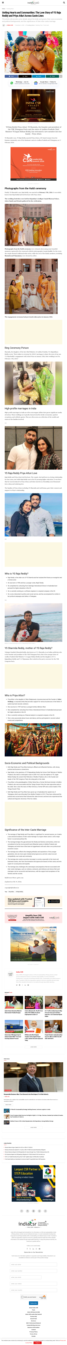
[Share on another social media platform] (60, 76)
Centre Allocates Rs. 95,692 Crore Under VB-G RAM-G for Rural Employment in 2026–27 (34, 1012)
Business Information (33, 1327)
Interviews (8, 1090)
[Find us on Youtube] (33, 1211)
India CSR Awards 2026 (33, 1312)
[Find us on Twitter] (27, 1211)
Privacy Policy (33, 1331)
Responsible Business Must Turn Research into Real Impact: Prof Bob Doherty (26, 1094)
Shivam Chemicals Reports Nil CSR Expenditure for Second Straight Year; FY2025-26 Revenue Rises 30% (27, 1152)
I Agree (37, 1342)
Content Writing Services (33, 1325)
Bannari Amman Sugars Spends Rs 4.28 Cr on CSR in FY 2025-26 (18, 1147)
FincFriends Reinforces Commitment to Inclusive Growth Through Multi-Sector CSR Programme (25, 1159)
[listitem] (19, 83)
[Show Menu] (3, 2)
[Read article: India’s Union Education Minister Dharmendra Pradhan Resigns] (14, 1002)
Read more (9, 1104)
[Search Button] (64, 2)
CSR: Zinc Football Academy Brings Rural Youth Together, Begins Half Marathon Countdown (24, 1156)
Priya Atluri (11, 891)
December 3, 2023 (19, 25)
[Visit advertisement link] (33, 1183)
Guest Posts (33, 1318)
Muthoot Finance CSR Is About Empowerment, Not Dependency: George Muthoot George (31, 1121)
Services (33, 1321)
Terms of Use (33, 1334)
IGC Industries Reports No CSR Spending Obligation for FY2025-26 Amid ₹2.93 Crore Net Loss (25, 1154)
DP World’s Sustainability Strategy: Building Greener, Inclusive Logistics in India (30, 1109)
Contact (33, 1329)
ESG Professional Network (33, 1323)
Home (3, 8)
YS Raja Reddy (19, 891)
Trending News (10, 8)
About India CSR (33, 1307)
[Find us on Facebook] (21, 1211)
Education (49, 1031)
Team (33, 1310)
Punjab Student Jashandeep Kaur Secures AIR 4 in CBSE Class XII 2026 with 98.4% (53, 1036)
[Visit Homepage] (33, 2)
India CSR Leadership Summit (33, 1314)
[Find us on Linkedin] (33, 1249)
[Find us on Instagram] (45, 1211)
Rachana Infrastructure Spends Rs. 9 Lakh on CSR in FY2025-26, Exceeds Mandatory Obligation (25, 1149)
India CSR (10, 25)
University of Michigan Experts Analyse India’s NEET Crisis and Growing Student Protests (13, 1036)
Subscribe (33, 1303)
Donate (34, 1336)
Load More (33, 1047)
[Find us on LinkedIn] (39, 1211)
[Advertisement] (33, 332)
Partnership (33, 1316)
